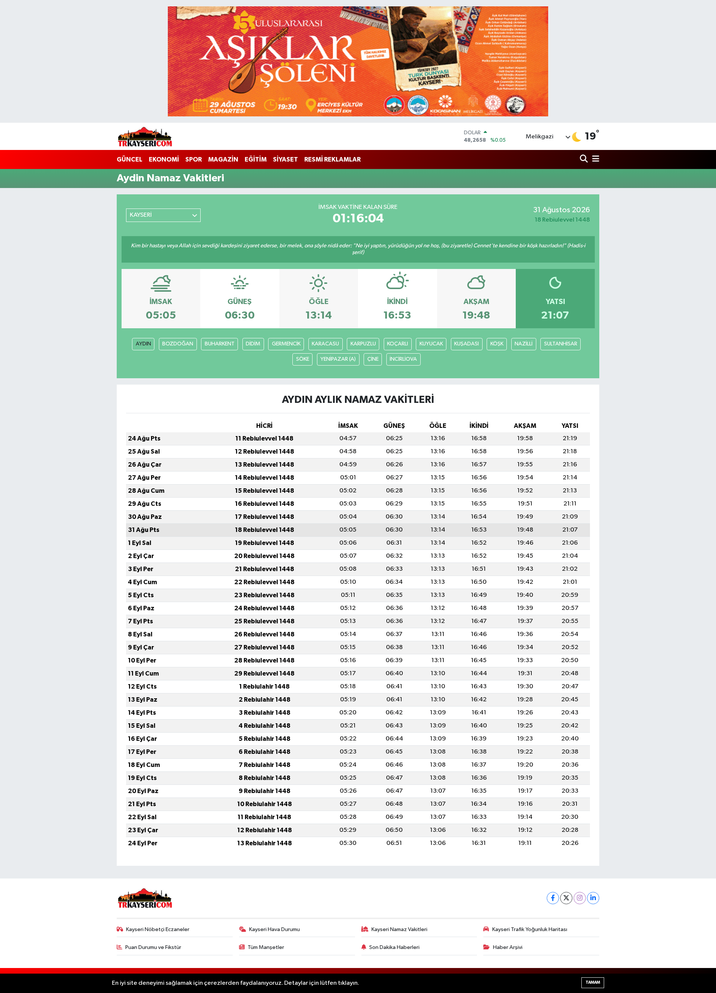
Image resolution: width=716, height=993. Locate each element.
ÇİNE (373, 359)
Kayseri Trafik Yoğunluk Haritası (529, 929)
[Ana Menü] (594, 159)
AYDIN (143, 344)
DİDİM (253, 344)
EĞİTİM (256, 159)
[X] (566, 898)
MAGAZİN (223, 159)
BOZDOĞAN (177, 344)
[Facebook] (553, 898)
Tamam (592, 982)
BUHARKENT (220, 344)
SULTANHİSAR (560, 344)
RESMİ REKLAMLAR (332, 159)
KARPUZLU (363, 344)
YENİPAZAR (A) (338, 359)
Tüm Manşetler (266, 947)
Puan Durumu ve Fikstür (153, 947)
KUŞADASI (466, 344)
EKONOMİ (164, 159)
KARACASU (325, 344)
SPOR (193, 159)
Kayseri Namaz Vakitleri (399, 929)
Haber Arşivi (507, 947)
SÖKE (302, 359)
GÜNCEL (129, 159)
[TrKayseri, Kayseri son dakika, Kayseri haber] (145, 136)
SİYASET (285, 159)
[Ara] (584, 159)
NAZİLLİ (524, 344)
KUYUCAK (431, 344)
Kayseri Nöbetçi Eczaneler (157, 929)
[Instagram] (580, 898)
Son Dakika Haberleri (394, 947)
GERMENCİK (286, 344)
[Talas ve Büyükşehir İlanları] (358, 61)
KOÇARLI (397, 344)
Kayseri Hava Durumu (274, 929)
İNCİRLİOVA (403, 359)
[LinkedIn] (593, 898)
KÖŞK (496, 344)
